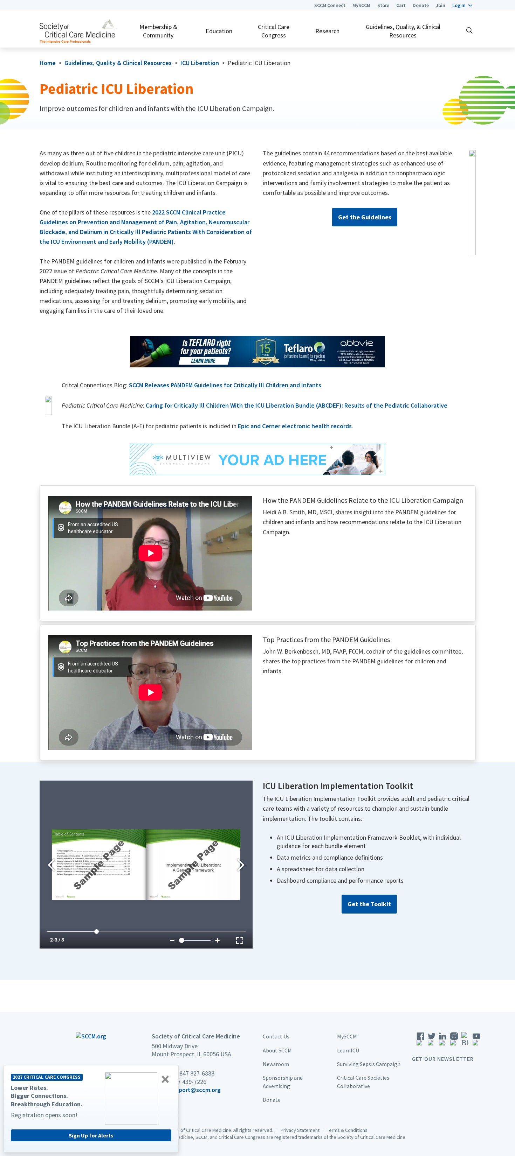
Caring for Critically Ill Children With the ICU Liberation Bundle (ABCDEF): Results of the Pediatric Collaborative (296, 405)
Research (327, 31)
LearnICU (348, 1049)
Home (48, 63)
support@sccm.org (195, 1089)
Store (383, 5)
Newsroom (276, 1063)
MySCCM (361, 5)
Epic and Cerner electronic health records (295, 426)
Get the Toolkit (369, 904)
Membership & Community (158, 31)
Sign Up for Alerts (91, 1135)
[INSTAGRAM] (454, 1041)
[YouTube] (476, 1041)
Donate (421, 5)
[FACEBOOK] (420, 1041)
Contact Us (276, 1036)
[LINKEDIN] (442, 1041)
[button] (462, 5)
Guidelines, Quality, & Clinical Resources (403, 31)
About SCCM (277, 1049)
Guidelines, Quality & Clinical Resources (118, 63)
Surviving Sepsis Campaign (368, 1063)
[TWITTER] (431, 1041)
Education (219, 31)
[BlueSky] (465, 1041)
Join (440, 5)
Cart (401, 5)
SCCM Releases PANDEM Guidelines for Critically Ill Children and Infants (225, 385)
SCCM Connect (329, 5)
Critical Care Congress (273, 31)
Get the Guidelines (364, 217)
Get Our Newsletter (443, 1058)
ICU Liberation (199, 63)
